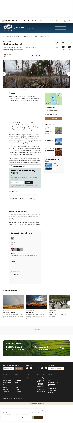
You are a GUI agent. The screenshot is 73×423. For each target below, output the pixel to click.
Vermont (11, 139)
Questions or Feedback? (36, 403)
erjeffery (13, 255)
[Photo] (58, 130)
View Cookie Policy (25, 414)
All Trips (28, 378)
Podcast (17, 389)
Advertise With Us (53, 382)
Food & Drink (18, 380)
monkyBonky (18, 255)
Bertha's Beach (53, 312)
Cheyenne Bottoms (9, 312)
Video (16, 387)
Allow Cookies (38, 417)
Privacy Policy (52, 388)
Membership (40, 378)
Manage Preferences (26, 417)
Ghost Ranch (30, 312)
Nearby (5, 389)
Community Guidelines (40, 384)
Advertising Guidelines (51, 385)
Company (51, 375)
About (50, 378)
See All (35, 255)
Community (41, 375)
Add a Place (6, 391)
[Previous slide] (4, 74)
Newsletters (18, 391)
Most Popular (7, 382)
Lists (16, 384)
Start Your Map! (61, 28)
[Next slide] (69, 74)
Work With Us (41, 391)
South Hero (55, 165)
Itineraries (17, 382)
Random (5, 387)
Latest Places (7, 380)
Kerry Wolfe (26, 255)
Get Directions (53, 118)
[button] (57, 42)
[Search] (70, 20)
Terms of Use (16, 186)
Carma (31, 255)
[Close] (42, 410)
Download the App (57, 368)
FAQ (49, 380)
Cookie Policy (52, 390)
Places (5, 375)
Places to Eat (6, 384)
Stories (16, 378)
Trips (27, 375)
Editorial (17, 375)
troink (8, 56)
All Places (6, 378)
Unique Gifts (40, 389)
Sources (13, 280)
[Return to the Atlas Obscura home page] (10, 20)
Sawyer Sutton (23, 89)
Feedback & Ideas (40, 381)
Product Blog (40, 386)
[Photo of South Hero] (48, 166)
